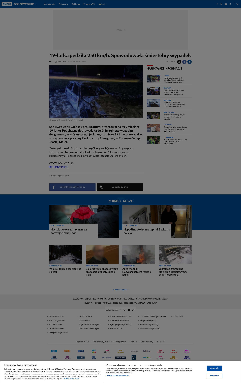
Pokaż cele (214, 375)
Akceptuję (214, 368)
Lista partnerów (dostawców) (117, 375)
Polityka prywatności (71, 379)
